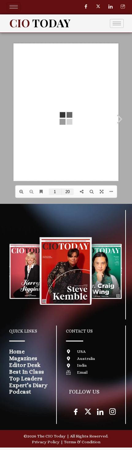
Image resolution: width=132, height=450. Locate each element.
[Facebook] (86, 6)
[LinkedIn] (110, 6)
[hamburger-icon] (14, 6)
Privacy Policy (46, 442)
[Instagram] (122, 6)
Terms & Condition (82, 442)
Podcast (20, 391)
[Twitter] (98, 6)
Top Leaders (26, 378)
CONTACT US (79, 331)
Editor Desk (25, 365)
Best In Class (26, 371)
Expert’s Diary (28, 385)
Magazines (23, 358)
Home (17, 351)
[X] (87, 411)
